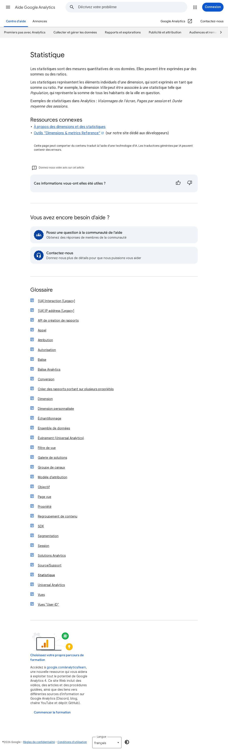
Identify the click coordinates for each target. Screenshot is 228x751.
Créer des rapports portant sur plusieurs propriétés (76, 389)
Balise (42, 360)
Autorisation (47, 350)
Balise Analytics (49, 369)
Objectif (44, 487)
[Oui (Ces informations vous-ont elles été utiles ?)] (178, 183)
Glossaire (41, 290)
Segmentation (48, 536)
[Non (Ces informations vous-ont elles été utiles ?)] (189, 183)
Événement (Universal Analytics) (61, 438)
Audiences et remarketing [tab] (208, 32)
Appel (42, 330)
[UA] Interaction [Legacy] (56, 301)
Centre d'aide (16, 21)
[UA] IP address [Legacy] (56, 311)
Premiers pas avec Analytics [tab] (24, 32)
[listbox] (107, 742)
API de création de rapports (58, 321)
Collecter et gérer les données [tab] (75, 32)
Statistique (46, 575)
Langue (101, 736)
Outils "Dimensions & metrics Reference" (67, 133)
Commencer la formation (52, 712)
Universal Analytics (51, 585)
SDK (41, 526)
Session (43, 546)
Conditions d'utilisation (72, 742)
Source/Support (49, 565)
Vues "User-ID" (48, 605)
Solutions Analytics (52, 556)
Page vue (44, 497)
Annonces (40, 21)
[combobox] (132, 7)
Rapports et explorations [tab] (123, 32)
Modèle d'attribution (52, 477)
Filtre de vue (47, 448)
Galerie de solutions (52, 458)
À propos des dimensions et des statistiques (70, 127)
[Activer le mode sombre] (127, 742)
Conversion (46, 379)
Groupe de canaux (51, 467)
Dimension (45, 399)
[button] (8, 7)
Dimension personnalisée (56, 409)
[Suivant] (219, 32)
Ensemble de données (54, 428)
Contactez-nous (212, 21)
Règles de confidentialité (39, 742)
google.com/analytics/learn (66, 667)
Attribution (45, 340)
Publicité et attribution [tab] (165, 32)
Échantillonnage (49, 418)
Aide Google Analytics (35, 7)
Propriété (44, 507)
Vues (41, 595)
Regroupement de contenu (57, 516)
